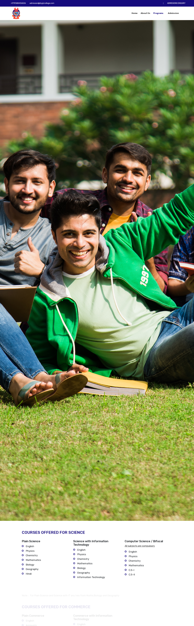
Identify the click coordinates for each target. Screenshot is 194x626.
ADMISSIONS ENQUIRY (176, 3)
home (135, 13)
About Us (145, 13)
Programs (158, 13)
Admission (173, 13)
